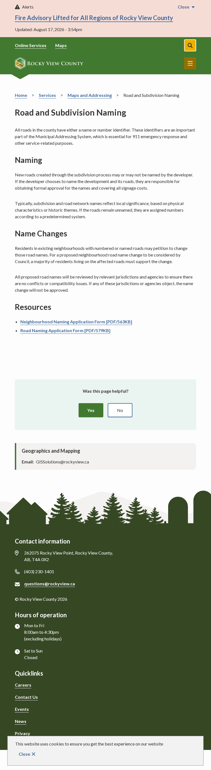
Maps (61, 45)
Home (21, 95)
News (20, 721)
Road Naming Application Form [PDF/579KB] (65, 330)
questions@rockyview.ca (49, 583)
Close (24, 754)
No (120, 410)
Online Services (30, 45)
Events (22, 709)
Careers (23, 684)
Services (47, 95)
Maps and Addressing (90, 95)
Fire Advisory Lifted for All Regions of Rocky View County (94, 17)
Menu (190, 63)
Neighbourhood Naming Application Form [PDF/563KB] (76, 321)
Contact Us (26, 697)
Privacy (22, 733)
